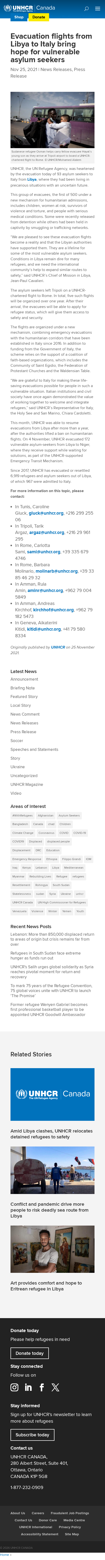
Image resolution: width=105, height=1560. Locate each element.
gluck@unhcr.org (46, 513)
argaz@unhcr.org (46, 533)
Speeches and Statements (34, 749)
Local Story (20, 705)
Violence (37, 911)
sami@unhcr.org (43, 552)
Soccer (16, 741)
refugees (78, 876)
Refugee (61, 876)
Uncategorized (24, 776)
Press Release (23, 732)
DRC (38, 850)
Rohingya (41, 885)
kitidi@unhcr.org (44, 629)
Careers (38, 1513)
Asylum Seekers (69, 815)
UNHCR (58, 647)
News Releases (56, 69)
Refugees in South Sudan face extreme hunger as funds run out (45, 956)
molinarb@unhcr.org (57, 571)
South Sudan (61, 885)
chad (51, 824)
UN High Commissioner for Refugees (62, 902)
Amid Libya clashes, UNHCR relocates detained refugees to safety (51, 1134)
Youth (80, 911)
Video (15, 793)
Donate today (30, 1353)
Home (4, 1555)
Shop (18, 17)
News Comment (25, 714)
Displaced (35, 841)
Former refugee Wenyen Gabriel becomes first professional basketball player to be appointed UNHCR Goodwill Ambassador (49, 1009)
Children (65, 824)
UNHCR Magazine (26, 784)
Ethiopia (51, 859)
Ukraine (17, 767)
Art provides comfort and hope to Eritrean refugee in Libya (46, 1286)
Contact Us (23, 1520)
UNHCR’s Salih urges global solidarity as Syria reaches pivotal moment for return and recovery (52, 972)
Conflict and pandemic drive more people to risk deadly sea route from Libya (49, 1210)
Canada (38, 824)
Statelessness (21, 894)
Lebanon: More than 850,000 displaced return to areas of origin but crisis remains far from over (52, 939)
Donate (38, 17)
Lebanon (41, 868)
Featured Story (24, 696)
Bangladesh (20, 824)
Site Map (72, 1534)
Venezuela (19, 911)
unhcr (80, 894)
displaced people (58, 841)
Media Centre (74, 1520)
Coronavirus (46, 833)
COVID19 (18, 841)
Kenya (26, 868)
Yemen (66, 911)
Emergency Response (26, 859)
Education (53, 850)
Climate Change (22, 833)
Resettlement (21, 885)
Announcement (24, 679)
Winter (52, 911)
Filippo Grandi (71, 859)
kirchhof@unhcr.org (53, 610)
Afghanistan (45, 815)
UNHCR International (35, 1527)
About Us (17, 1513)
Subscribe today (32, 1435)
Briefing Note (22, 688)
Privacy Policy (70, 1527)
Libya (32, 179)
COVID (64, 833)
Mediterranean (74, 868)
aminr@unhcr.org (45, 591)
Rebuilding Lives (40, 876)
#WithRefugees (22, 815)
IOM (88, 859)
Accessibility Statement (39, 1534)
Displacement (21, 850)
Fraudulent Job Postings (70, 1513)
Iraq (14, 868)
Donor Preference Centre (72, 17)
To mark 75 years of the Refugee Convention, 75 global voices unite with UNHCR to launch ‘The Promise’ (51, 991)
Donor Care (48, 1520)
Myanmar (18, 876)
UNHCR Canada (22, 902)
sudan (40, 894)
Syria (52, 894)
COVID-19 (80, 833)
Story (15, 758)
